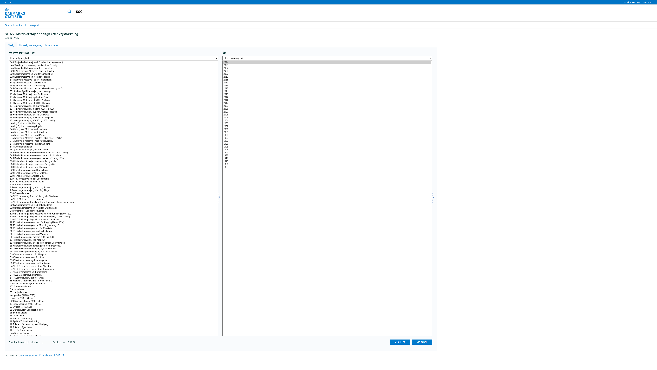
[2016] (327, 85)
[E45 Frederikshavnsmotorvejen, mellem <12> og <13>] (113, 158)
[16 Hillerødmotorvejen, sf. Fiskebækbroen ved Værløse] (113, 243)
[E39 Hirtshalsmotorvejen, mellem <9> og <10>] (113, 161)
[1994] (327, 149)
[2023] (327, 65)
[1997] (327, 141)
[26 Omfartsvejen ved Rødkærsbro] (113, 310)
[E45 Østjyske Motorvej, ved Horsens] (113, 82)
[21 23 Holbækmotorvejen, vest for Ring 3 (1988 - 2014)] (113, 222)
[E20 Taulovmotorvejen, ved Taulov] (113, 181)
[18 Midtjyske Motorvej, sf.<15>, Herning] (113, 103)
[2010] (327, 103)
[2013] (327, 94)
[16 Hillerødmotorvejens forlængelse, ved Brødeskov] (113, 245)
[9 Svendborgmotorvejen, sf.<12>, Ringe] (113, 190)
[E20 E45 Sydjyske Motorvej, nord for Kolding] (113, 71)
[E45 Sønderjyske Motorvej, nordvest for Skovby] (113, 65)
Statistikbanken (14, 25)
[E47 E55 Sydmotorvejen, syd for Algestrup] (113, 266)
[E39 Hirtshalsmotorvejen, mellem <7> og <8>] (113, 164)
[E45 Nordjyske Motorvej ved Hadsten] (113, 129)
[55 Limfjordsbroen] (113, 292)
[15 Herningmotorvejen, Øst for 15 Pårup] (113, 114)
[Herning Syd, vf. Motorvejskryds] (113, 126)
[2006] (327, 114)
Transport (33, 25)
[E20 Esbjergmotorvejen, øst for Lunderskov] (113, 74)
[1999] (327, 135)
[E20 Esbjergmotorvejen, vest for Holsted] (113, 77)
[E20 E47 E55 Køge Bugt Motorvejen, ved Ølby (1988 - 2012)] (113, 216)
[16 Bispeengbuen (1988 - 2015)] (113, 304)
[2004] (327, 120)
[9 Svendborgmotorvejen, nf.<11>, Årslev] (113, 187)
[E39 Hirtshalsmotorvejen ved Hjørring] (113, 167)
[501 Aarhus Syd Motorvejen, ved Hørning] (113, 91)
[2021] (327, 71)
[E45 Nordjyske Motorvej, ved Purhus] (113, 135)
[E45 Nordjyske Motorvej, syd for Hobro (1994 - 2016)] (113, 138)
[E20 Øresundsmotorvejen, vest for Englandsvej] (113, 208)
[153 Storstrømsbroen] (113, 286)
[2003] (327, 123)
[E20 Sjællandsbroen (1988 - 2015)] (113, 301)
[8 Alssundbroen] (113, 289)
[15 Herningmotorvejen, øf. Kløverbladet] (113, 106)
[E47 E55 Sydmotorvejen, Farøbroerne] (113, 272)
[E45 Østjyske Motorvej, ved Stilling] (113, 85)
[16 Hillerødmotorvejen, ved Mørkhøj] (113, 240)
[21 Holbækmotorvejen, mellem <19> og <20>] (113, 237)
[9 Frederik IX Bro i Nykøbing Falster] (113, 283)
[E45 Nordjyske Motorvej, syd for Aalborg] (113, 144)
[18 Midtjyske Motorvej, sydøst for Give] (113, 97)
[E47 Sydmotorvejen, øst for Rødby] (113, 277)
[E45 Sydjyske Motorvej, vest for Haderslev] (113, 68)
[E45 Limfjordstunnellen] (113, 146)
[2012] (327, 97)
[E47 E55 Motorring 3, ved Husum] (113, 199)
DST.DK (8, 2)
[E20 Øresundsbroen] (113, 193)
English (636, 2)
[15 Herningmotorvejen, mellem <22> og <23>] (113, 109)
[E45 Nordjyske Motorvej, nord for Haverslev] (113, 141)
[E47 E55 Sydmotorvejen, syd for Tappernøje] (113, 269)
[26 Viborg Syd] (113, 315)
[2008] (327, 109)
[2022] (327, 68)
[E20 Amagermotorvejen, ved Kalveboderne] (113, 205)
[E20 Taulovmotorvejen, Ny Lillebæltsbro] (113, 178)
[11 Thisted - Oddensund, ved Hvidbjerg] (113, 324)
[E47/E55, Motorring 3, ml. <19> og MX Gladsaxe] (113, 196)
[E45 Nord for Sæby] (113, 333)
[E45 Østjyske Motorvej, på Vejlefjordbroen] (113, 79)
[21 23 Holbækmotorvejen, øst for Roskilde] (113, 228)
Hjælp (646, 2)
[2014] (327, 91)
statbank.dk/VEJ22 (53, 355)
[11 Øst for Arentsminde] (113, 330)
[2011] (327, 100)
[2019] (327, 77)
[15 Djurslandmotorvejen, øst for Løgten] (113, 149)
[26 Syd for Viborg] (113, 312)
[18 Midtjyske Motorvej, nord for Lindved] (113, 94)
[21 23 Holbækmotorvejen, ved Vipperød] (113, 234)
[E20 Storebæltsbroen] (113, 184)
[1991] (327, 158)
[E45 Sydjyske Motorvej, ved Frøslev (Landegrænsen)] (113, 62)
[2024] (327, 62)
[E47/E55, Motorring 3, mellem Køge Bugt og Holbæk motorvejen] (113, 202)
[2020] (327, 74)
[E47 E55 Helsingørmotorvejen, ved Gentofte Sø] (113, 251)
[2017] (327, 82)
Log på (626, 2)
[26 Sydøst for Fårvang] (113, 307)
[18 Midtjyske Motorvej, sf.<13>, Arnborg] (113, 100)
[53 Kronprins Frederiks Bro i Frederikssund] (113, 280)
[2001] (327, 129)
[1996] (327, 144)
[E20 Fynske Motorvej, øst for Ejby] (113, 176)
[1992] (327, 155)
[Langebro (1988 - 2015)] (113, 298)
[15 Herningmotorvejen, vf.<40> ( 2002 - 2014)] (113, 120)
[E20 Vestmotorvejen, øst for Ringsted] (113, 254)
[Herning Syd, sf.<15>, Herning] (113, 123)
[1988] (327, 167)
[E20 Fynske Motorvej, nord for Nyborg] (113, 170)
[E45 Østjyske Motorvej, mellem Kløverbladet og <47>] (113, 88)
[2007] (327, 111)
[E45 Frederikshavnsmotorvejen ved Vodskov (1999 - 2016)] (113, 152)
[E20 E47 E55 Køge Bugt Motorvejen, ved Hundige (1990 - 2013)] (113, 213)
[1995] (327, 146)
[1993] (327, 152)
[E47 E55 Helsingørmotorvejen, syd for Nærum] (113, 248)
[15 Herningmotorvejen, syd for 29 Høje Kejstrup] (113, 111)
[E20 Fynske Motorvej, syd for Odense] (113, 173)
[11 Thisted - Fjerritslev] (113, 327)
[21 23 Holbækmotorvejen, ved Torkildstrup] (113, 231)
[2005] (327, 117)
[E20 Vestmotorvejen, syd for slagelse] (113, 260)
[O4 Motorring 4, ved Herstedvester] (113, 210)
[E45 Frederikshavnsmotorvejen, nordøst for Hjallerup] (113, 155)
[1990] (327, 161)
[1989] (327, 164)
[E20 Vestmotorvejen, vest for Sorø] (113, 257)
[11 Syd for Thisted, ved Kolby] (113, 321)
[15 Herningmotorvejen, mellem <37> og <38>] (113, 117)
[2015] (327, 88)
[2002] (327, 126)
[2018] (327, 79)
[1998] (327, 138)
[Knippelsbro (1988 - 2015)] (113, 295)
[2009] (327, 106)
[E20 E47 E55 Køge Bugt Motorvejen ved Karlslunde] (113, 219)
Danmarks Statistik (27, 355)
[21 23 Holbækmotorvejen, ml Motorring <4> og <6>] (113, 225)
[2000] (327, 132)
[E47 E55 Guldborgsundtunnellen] (113, 275)
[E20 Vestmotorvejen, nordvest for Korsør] (113, 263)
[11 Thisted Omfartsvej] (113, 318)
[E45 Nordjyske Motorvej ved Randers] (113, 132)
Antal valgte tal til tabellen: (25, 342)
